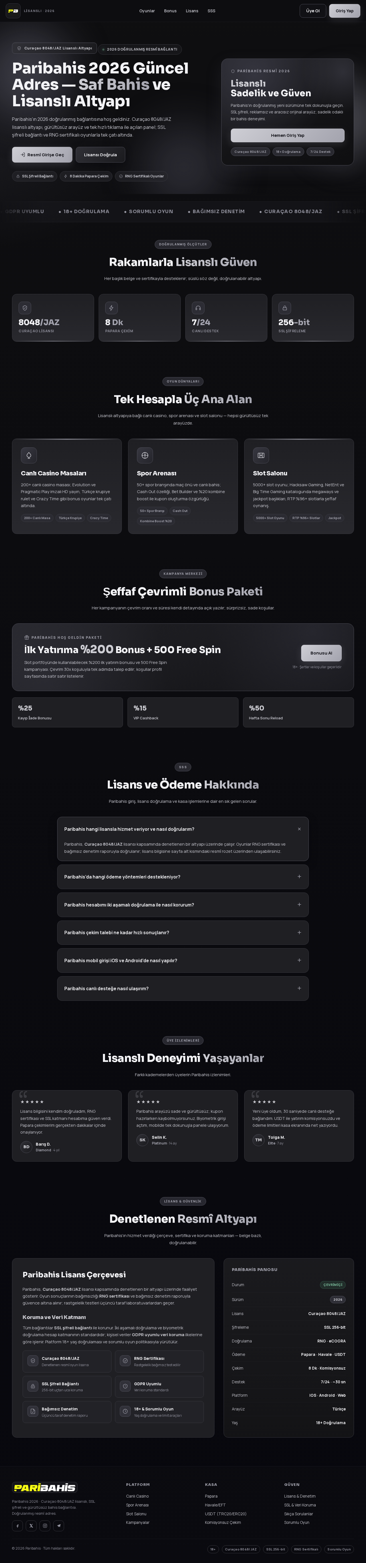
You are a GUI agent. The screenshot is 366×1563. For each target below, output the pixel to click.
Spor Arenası (137, 1505)
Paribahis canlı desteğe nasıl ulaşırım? (106, 988)
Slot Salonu (136, 1513)
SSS (211, 10)
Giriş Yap (345, 10)
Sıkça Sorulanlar (298, 1513)
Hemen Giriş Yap (288, 135)
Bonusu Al (321, 653)
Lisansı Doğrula (100, 155)
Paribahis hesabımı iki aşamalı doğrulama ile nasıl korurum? (129, 905)
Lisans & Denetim (300, 1496)
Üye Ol (313, 10)
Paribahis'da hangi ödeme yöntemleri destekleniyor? (122, 877)
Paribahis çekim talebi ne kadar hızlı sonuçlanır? (116, 932)
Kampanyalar (138, 1522)
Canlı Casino (137, 1496)
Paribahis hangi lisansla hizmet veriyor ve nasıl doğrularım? (129, 829)
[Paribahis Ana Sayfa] (44, 1490)
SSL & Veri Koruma (300, 1505)
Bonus (170, 10)
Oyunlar (147, 10)
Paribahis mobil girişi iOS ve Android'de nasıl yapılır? (120, 960)
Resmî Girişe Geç (45, 155)
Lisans (192, 10)
